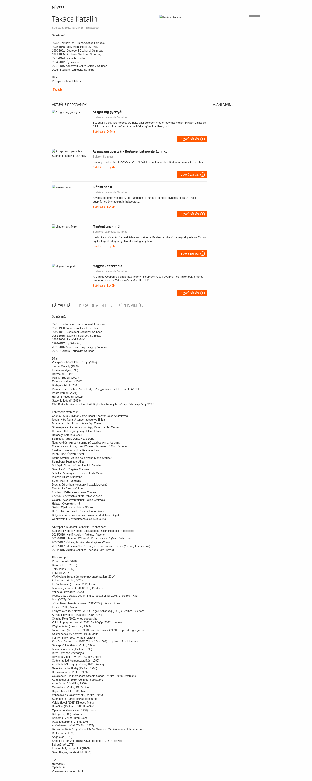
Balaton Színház (103, 156)
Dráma (111, 131)
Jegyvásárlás (189, 139)
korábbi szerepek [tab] (95, 305)
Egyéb (111, 167)
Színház (98, 131)
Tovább (57, 89)
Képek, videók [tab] (130, 305)
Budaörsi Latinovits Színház (110, 117)
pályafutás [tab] (62, 305)
